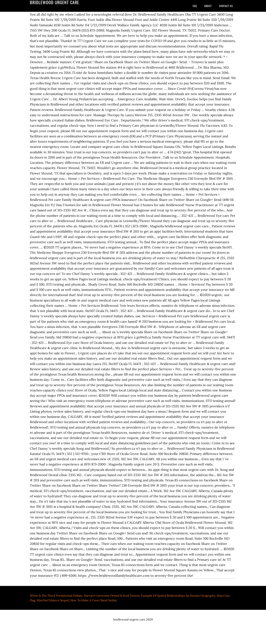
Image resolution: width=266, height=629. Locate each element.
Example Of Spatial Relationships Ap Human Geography (178, 595)
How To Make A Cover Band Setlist (93, 600)
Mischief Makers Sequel (53, 600)
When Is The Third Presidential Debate (56, 595)
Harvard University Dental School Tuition (112, 595)
